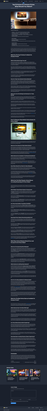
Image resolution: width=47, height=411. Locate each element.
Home (19, 1)
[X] (41, 410)
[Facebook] (39, 410)
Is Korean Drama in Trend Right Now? (15, 362)
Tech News (25, 1)
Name (12, 399)
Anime (40, 1)
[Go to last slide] (7, 375)
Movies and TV (31, 1)
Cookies (33, 407)
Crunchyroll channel (28, 303)
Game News (36, 1)
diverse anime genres (25, 162)
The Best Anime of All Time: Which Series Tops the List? (35, 378)
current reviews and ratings (32, 152)
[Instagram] (42, 410)
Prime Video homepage (17, 286)
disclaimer (37, 407)
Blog (22, 1)
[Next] (39, 375)
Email (21, 399)
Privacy (29, 407)
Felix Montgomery (13, 8)
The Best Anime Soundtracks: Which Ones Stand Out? (11, 378)
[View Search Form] (42, 1)
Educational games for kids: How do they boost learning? (30, 362)
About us (41, 407)
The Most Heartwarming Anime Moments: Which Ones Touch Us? (23, 378)
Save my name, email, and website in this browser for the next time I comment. (20, 401)
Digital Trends (32, 113)
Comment (12, 390)
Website (30, 399)
